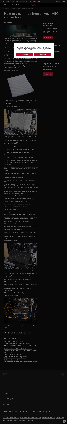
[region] (34, 50)
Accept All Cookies (42, 54)
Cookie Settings (25, 54)
